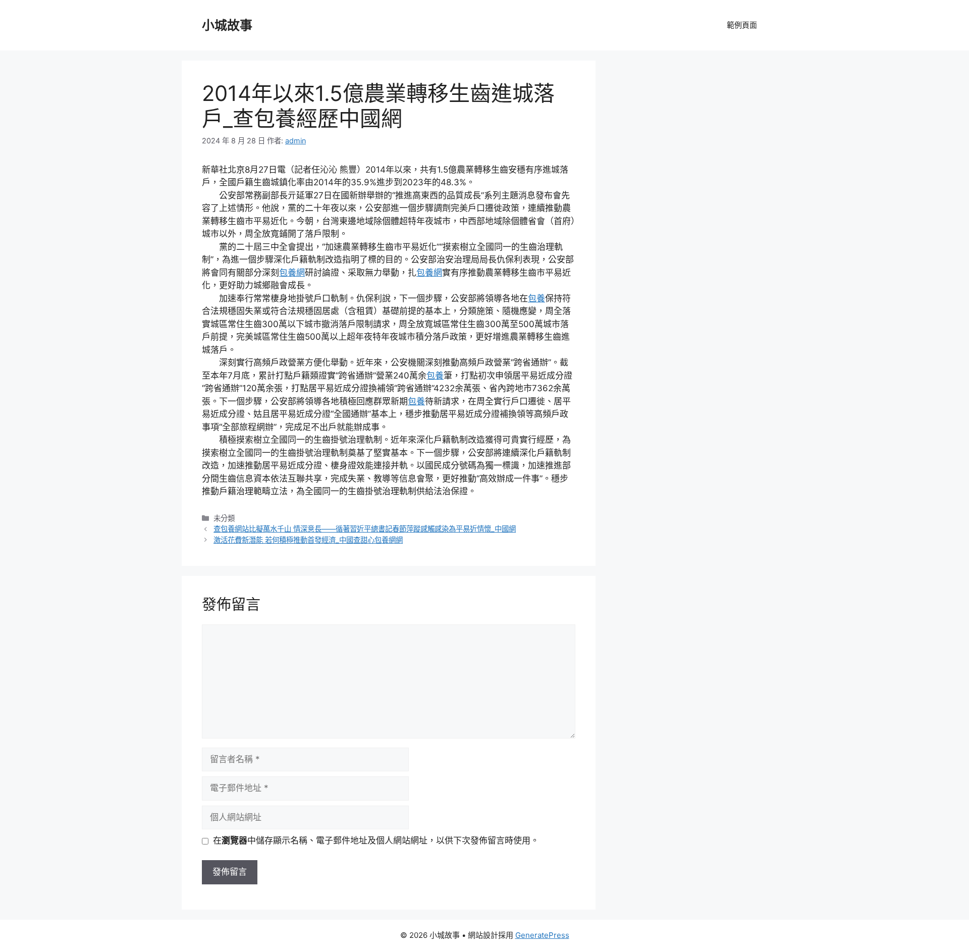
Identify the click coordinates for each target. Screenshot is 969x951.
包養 (536, 298)
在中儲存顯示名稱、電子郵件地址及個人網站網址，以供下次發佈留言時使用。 (376, 840)
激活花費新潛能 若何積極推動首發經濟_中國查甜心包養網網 (308, 540)
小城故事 (227, 25)
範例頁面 (742, 25)
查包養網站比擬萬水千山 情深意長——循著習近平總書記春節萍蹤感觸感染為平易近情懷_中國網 (364, 528)
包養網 (292, 273)
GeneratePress (542, 935)
